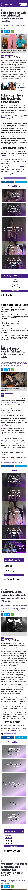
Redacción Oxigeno (9, 55)
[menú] (2, 4)
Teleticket (13, 730)
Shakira (2, 25)
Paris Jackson (4, 880)
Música (5, 9)
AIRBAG (6, 733)
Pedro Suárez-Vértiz (17, 462)
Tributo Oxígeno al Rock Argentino (14, 546)
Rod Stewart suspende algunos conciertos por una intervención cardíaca (14, 248)
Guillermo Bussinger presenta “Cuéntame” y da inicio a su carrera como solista (14, 196)
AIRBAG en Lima (12, 733)
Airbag (25, 706)
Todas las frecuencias (16, 290)
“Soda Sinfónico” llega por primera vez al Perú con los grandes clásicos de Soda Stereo (14, 262)
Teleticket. (3, 611)
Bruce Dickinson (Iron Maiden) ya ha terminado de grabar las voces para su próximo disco (14, 818)
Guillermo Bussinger (21, 363)
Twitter (21, 181)
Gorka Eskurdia (12, 178)
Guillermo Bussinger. (6, 425)
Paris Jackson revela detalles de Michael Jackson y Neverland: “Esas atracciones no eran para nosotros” (14, 229)
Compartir (8, 181)
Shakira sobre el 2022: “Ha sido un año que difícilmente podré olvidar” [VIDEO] (21, 88)
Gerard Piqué (18, 178)
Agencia (23, 178)
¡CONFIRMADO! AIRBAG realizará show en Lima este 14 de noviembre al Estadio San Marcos (14, 210)
